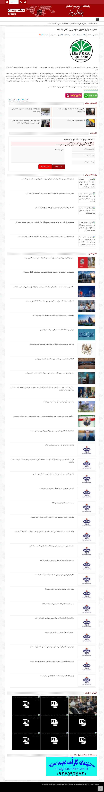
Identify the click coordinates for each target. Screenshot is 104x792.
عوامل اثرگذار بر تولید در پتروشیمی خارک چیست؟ (59, 589)
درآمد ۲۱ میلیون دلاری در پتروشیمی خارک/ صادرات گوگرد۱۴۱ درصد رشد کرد (52, 546)
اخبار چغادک (80, 35)
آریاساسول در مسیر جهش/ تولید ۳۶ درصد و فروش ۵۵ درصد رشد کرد (53, 315)
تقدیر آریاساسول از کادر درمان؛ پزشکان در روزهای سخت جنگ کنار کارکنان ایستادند (50, 301)
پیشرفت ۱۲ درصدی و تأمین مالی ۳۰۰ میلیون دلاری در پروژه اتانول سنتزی (52, 517)
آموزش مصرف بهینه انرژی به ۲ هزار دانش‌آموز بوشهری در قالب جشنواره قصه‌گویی (49, 193)
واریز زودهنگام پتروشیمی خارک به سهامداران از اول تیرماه (57, 675)
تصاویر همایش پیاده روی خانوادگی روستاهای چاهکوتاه (77, 29)
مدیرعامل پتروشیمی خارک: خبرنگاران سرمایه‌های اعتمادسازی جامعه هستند (52, 344)
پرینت (52, 35)
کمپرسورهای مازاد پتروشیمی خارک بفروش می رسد (59, 632)
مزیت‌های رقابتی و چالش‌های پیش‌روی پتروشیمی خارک (57, 560)
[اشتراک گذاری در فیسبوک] (27, 100)
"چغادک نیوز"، (86, 73)
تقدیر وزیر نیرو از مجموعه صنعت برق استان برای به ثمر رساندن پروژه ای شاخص (26, 121)
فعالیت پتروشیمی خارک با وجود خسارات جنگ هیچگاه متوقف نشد (54, 575)
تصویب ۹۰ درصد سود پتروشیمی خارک (62, 502)
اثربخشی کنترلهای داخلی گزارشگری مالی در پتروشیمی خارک (56, 488)
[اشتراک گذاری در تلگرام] (18, 100)
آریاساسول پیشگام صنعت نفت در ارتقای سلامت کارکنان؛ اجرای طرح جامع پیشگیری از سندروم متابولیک (43, 286)
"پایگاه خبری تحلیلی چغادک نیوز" (79, 784)
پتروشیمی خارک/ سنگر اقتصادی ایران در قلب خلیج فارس (57, 330)
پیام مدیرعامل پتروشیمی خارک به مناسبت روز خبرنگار (58, 402)
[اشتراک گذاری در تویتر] (22, 100)
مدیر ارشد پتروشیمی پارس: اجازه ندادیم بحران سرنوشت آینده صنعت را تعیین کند (50, 373)
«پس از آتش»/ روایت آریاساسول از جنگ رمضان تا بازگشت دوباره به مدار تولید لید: (49, 258)
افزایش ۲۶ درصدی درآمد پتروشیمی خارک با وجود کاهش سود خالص (53, 474)
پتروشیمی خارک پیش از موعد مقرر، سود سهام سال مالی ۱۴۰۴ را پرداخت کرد (52, 647)
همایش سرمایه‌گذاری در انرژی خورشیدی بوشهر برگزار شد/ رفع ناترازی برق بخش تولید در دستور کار (45, 222)
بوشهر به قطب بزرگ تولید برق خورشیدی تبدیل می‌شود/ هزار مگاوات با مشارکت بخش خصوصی (46, 236)
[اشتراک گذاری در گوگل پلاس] (14, 100)
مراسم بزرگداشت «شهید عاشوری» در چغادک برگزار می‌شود (71, 110)
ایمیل (59, 35)
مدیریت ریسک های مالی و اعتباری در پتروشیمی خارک (57, 603)
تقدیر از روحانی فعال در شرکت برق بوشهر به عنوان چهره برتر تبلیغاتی (54, 207)
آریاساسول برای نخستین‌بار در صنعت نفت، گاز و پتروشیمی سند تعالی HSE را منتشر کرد (48, 272)
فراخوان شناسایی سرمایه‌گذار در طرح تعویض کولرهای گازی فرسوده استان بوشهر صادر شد (48, 179)
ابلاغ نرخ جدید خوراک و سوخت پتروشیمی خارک (59, 445)
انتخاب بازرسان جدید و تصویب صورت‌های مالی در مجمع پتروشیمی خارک (52, 661)
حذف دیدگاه (45, 166)
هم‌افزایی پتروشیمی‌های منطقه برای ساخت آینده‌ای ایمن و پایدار (55, 358)
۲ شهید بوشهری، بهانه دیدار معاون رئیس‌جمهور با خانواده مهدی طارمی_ (65, 23)
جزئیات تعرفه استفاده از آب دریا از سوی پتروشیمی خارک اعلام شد (54, 618)
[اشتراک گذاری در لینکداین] (10, 100)
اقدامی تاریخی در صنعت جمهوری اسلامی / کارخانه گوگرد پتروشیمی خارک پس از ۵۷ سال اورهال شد (44, 531)
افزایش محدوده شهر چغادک (76, 120)
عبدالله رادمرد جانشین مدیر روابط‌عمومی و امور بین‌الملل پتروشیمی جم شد (52, 430)
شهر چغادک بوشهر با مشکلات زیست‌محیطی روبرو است (26, 110)
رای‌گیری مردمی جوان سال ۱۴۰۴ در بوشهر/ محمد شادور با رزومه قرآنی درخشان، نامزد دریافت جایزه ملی (44, 416)
